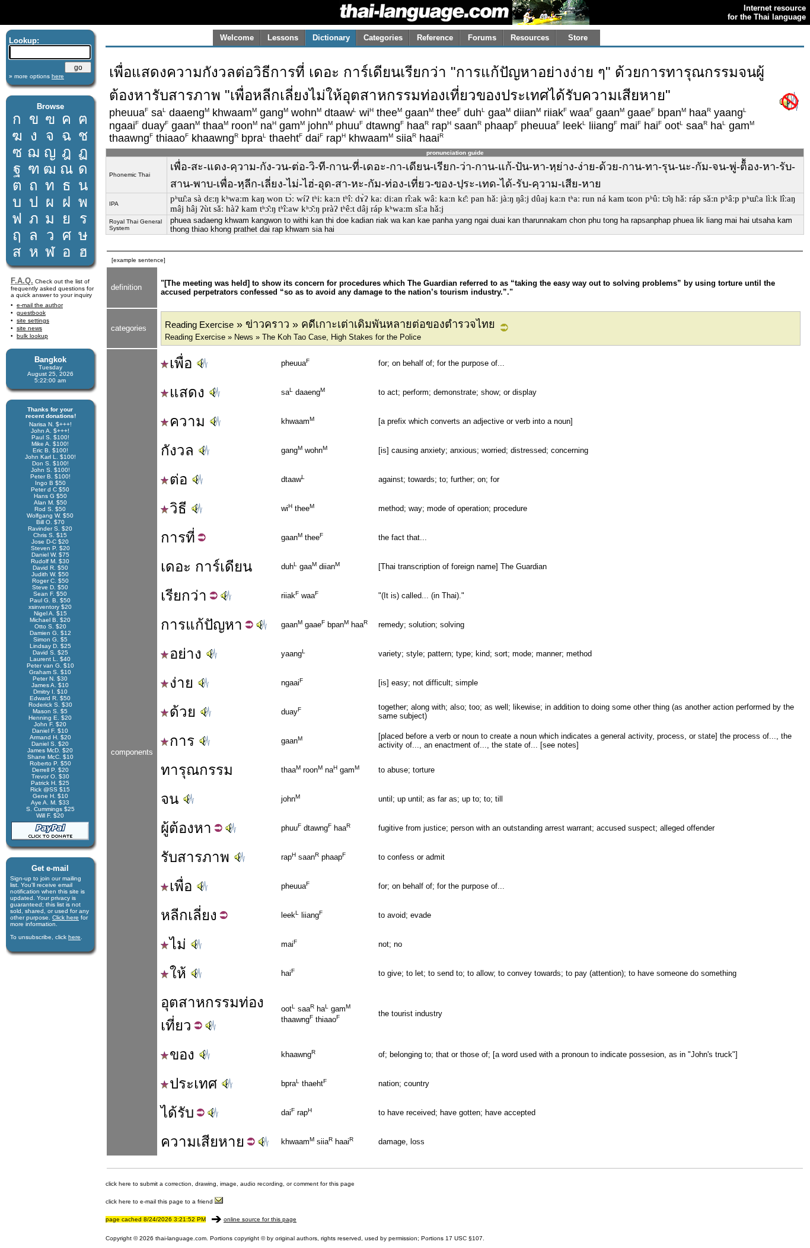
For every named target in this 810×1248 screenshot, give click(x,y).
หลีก (174, 915)
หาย (231, 1142)
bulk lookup (32, 336)
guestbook (31, 312)
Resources (530, 37)
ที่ (190, 537)
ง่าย (181, 683)
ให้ (178, 973)
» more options (36, 76)
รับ (185, 1113)
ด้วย (183, 712)
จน (169, 799)
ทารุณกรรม (197, 770)
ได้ (169, 1113)
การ (173, 537)
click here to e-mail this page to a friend (160, 1201)
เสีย (207, 1142)
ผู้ (165, 828)
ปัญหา (223, 625)
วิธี (178, 508)
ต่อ (178, 479)
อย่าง (186, 654)
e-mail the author (40, 305)
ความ (187, 421)
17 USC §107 (464, 1238)
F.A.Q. (22, 280)
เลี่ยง (202, 915)
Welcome (237, 37)
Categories (383, 37)
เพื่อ (181, 363)
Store (578, 37)
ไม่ (178, 944)
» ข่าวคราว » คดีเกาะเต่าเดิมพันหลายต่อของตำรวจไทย (330, 324)
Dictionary (331, 37)
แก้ (195, 625)
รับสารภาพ (195, 857)
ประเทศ (193, 1083)
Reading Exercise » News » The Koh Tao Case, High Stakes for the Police (293, 337)
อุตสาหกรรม (200, 1002)
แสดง (187, 392)
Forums (482, 37)
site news (29, 328)
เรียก (175, 596)
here (74, 937)
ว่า (198, 596)
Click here (65, 917)
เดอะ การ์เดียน (206, 566)
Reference (435, 37)
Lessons (282, 37)
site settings (33, 320)
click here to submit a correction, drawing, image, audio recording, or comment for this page (230, 1183)
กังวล (177, 450)
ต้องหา (190, 828)
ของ (182, 1054)
